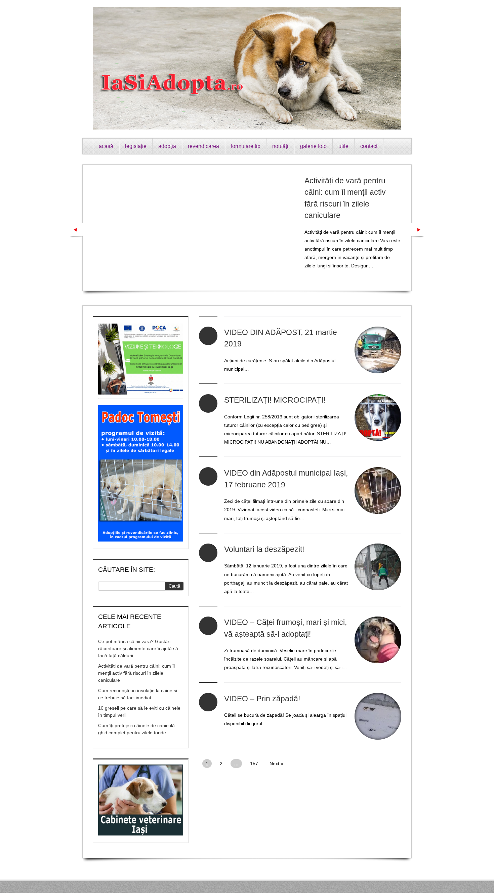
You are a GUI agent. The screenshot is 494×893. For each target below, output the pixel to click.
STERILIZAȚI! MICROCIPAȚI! (274, 400)
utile (343, 146)
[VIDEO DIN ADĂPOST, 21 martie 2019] (378, 350)
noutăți (280, 146)
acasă (106, 146)
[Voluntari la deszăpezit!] (378, 567)
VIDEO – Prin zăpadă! (262, 698)
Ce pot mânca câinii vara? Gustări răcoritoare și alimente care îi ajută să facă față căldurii (138, 648)
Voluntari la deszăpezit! (264, 549)
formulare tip (245, 146)
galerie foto (313, 146)
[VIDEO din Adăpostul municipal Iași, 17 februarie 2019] (378, 490)
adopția (167, 146)
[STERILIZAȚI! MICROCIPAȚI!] (378, 417)
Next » (276, 763)
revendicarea (203, 146)
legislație (136, 146)
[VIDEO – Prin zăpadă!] (378, 716)
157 (254, 763)
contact (368, 146)
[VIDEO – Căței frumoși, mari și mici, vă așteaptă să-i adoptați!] (378, 640)
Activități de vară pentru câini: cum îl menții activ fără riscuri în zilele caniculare (136, 673)
